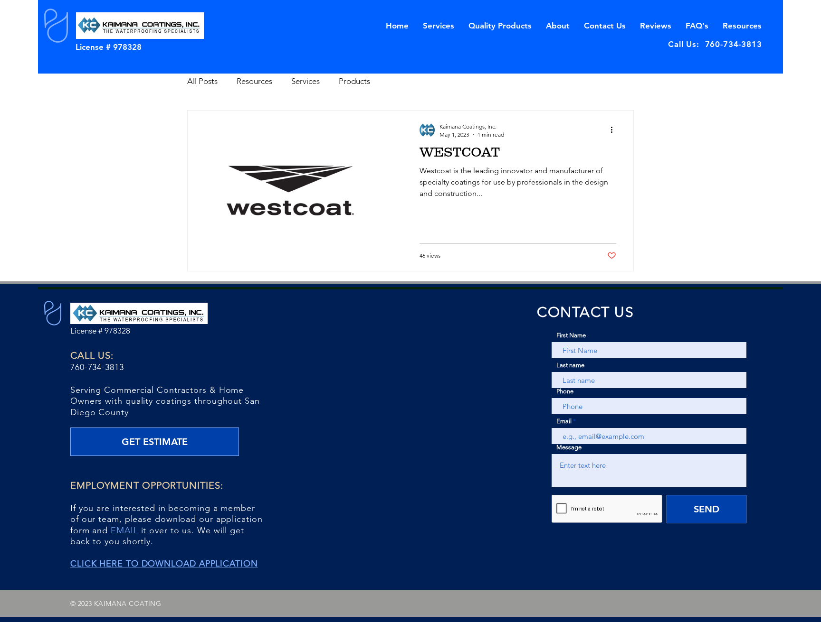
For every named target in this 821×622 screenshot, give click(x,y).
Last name (570, 365)
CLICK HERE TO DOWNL (123, 563)
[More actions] (615, 130)
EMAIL (124, 530)
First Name (571, 335)
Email (564, 421)
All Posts (202, 81)
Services (305, 81)
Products (354, 81)
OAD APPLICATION (217, 563)
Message (569, 447)
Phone (564, 391)
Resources (254, 81)
